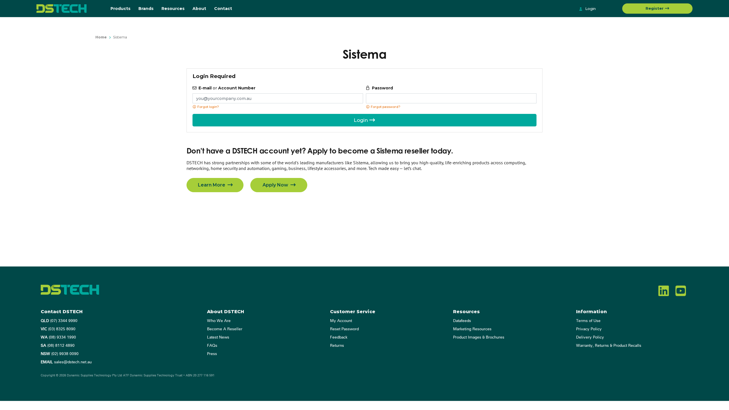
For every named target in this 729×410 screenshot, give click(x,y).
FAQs (212, 346)
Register (655, 8)
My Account (341, 321)
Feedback (338, 337)
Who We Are (219, 321)
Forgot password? (385, 107)
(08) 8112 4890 (58, 346)
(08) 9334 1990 (58, 337)
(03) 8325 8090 (58, 329)
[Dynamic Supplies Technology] (69, 8)
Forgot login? (207, 107)
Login (590, 8)
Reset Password (344, 329)
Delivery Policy (590, 337)
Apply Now (276, 185)
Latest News (218, 337)
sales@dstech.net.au (66, 362)
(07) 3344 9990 (59, 321)
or (226, 88)
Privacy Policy (589, 329)
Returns (337, 346)
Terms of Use (588, 321)
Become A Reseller (224, 329)
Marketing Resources (472, 329)
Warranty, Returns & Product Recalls (608, 346)
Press (212, 354)
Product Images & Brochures (478, 337)
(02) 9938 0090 (60, 354)
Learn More (212, 185)
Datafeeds (462, 321)
